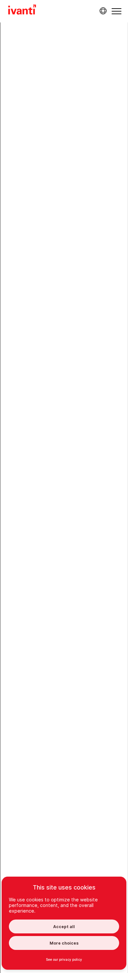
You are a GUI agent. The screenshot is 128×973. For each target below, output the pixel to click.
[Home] (22, 11)
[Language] (102, 11)
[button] (116, 11)
